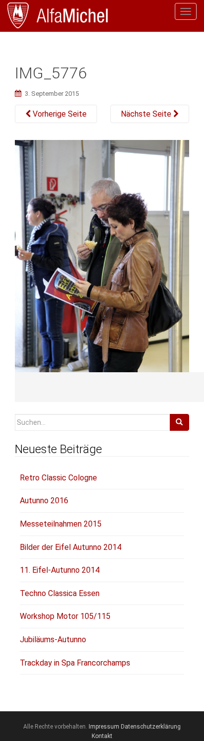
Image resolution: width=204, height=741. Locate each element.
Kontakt (102, 736)
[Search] (179, 422)
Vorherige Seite (59, 114)
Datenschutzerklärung (151, 726)
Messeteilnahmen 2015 (61, 524)
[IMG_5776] (102, 270)
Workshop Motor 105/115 (65, 616)
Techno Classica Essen (60, 593)
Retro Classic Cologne (58, 477)
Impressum (104, 726)
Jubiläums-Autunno (53, 639)
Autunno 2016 (44, 500)
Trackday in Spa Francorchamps (75, 663)
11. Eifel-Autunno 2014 (60, 570)
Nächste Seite (147, 114)
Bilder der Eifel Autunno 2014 (70, 547)
